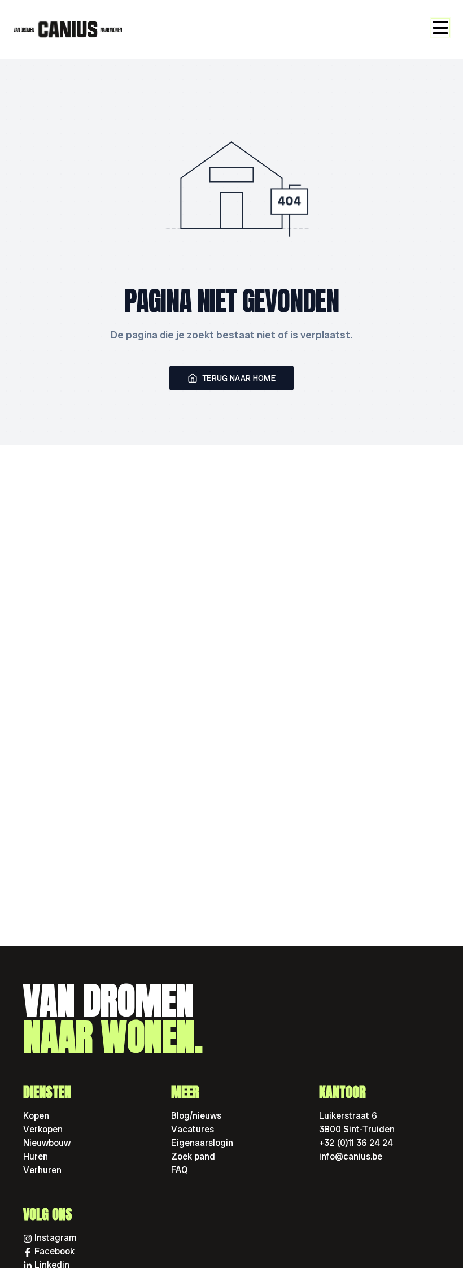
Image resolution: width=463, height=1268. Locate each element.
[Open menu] (440, 28)
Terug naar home (239, 378)
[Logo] (68, 29)
